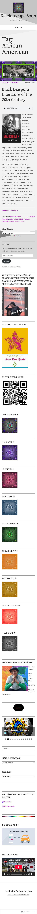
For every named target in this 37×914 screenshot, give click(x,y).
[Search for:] (18, 748)
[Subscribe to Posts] (2, 802)
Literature (14, 83)
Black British (19, 219)
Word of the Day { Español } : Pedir (17, 730)
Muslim (11, 221)
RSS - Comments (9, 806)
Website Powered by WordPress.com (18, 894)
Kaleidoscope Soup (18, 16)
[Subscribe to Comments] (2, 806)
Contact (18, 708)
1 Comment (31, 217)
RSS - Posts (7, 802)
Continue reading (10, 210)
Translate (17, 236)
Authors (11, 219)
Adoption (13, 217)
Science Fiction (19, 221)
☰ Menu (18, 27)
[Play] (5, 874)
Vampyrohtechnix (13, 733)
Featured (5, 83)
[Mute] (29, 874)
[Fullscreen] (32, 874)
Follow (6, 244)
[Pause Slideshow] (30, 722)
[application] (18, 867)
